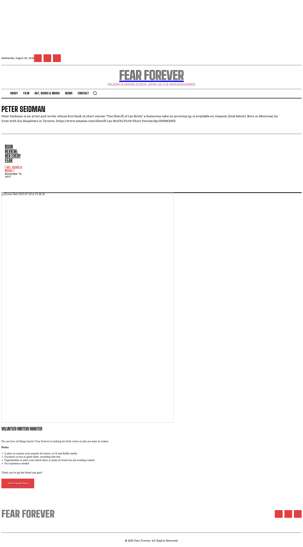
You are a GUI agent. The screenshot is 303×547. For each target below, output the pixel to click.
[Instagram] (47, 58)
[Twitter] (57, 58)
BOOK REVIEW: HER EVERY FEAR (13, 153)
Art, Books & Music (13, 169)
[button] (95, 93)
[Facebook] (38, 58)
